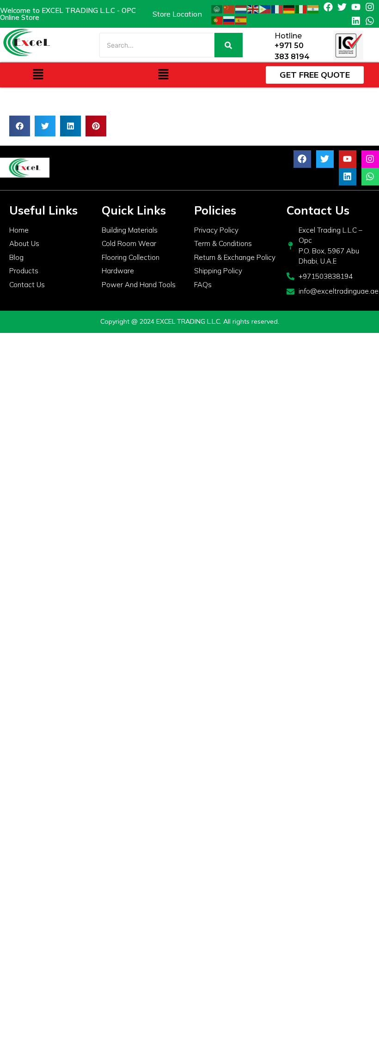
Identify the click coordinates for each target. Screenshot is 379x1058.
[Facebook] (328, 7)
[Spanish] (241, 19)
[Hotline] (264, 45)
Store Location (177, 13)
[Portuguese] (217, 19)
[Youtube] (356, 7)
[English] (253, 8)
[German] (289, 8)
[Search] (228, 45)
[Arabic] (217, 8)
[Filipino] (265, 8)
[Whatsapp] (370, 21)
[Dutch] (241, 8)
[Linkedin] (356, 21)
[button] (38, 75)
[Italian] (301, 8)
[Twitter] (342, 7)
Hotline (288, 35)
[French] (277, 8)
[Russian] (229, 19)
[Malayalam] (313, 8)
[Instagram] (370, 7)
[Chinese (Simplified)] (229, 8)
